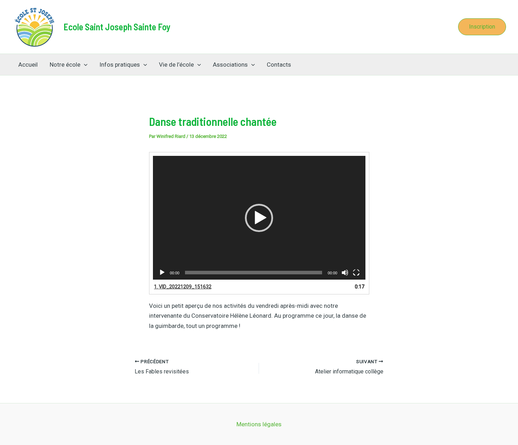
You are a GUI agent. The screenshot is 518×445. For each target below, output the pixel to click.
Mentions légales (259, 424)
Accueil (28, 64)
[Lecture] (162, 272)
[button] (482, 26)
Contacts (279, 64)
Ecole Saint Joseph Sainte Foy (117, 26)
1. (182, 286)
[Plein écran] (356, 272)
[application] (259, 218)
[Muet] (345, 272)
